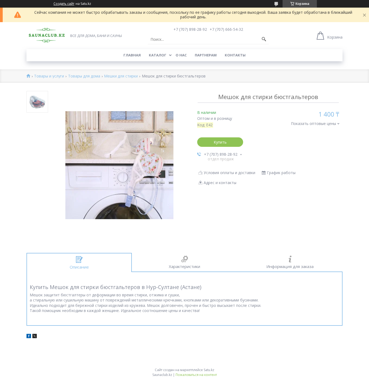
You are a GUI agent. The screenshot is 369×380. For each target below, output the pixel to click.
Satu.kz (209, 370)
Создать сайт (63, 4)
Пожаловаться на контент (196, 374)
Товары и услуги (49, 76)
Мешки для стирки (121, 76)
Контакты (235, 55)
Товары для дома (84, 76)
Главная (132, 55)
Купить (220, 142)
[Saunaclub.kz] (46, 35)
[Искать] (264, 39)
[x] (34, 336)
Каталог (157, 55)
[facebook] (28, 336)
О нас (181, 55)
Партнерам (206, 55)
